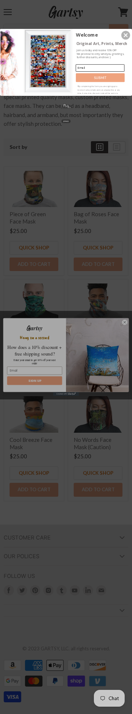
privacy (66, 121)
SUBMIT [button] (100, 77)
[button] (125, 35)
